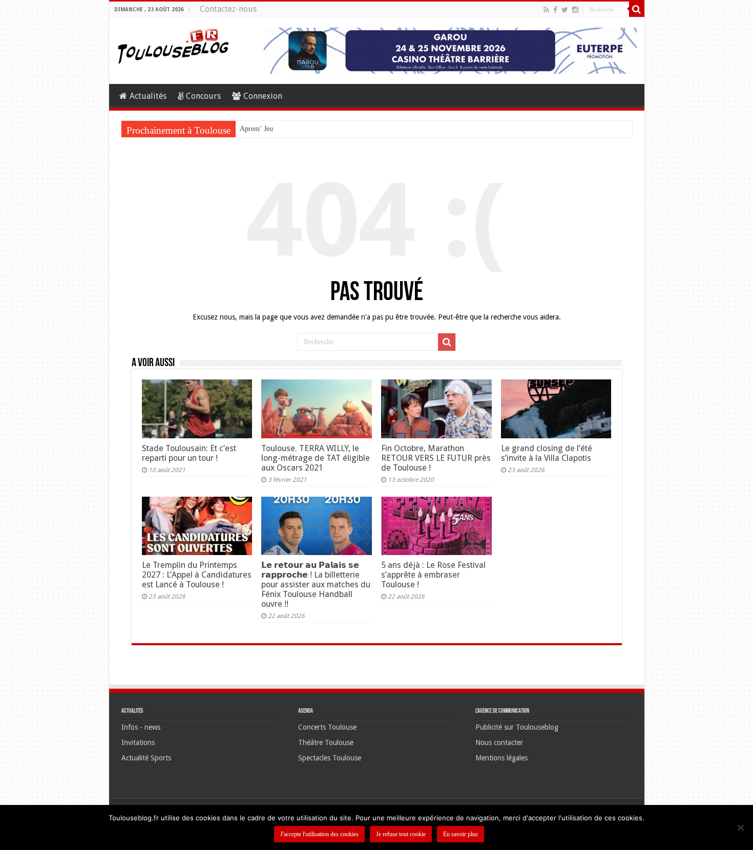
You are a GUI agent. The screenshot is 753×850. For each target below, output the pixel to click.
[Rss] (546, 10)
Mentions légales (501, 758)
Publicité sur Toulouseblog (516, 727)
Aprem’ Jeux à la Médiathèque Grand (294, 129)
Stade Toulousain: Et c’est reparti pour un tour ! (189, 453)
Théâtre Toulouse (325, 742)
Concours (203, 96)
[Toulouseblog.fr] (173, 44)
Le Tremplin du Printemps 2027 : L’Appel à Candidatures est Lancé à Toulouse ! (197, 574)
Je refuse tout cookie (401, 834)
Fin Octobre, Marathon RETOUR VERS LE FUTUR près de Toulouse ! (436, 458)
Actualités (148, 96)
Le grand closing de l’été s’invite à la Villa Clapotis (546, 453)
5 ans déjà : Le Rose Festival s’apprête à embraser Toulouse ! (433, 574)
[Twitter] (564, 10)
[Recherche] (636, 9)
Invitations (138, 742)
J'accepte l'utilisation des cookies (319, 834)
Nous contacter (499, 742)
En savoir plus (460, 834)
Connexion (262, 96)
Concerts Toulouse (327, 727)
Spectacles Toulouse (329, 758)
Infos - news (140, 727)
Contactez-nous (228, 9)
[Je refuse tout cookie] (740, 827)
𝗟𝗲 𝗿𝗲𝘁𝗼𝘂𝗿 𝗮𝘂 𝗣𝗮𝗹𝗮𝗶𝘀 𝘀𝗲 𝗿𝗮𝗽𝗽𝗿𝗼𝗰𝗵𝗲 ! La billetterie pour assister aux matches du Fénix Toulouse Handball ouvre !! (315, 584)
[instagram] (575, 10)
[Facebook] (555, 10)
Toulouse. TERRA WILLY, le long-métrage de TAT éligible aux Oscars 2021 (315, 458)
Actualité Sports (146, 758)
